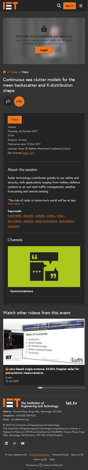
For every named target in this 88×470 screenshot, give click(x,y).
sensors (28, 221)
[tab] (40, 387)
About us (76, 454)
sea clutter (14, 221)
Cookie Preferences (39, 454)
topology (13, 226)
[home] (4, 72)
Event (15, 119)
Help (52, 459)
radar (60, 216)
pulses (51, 216)
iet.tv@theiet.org (19, 419)
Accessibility (59, 454)
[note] (19, 101)
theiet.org (39, 459)
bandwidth (14, 216)
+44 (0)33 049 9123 (25, 415)
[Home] (10, 6)
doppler (28, 216)
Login (44, 50)
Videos (14, 72)
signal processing (46, 221)
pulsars (40, 216)
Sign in (69, 6)
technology (66, 221)
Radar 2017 (28, 152)
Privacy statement (14, 454)
